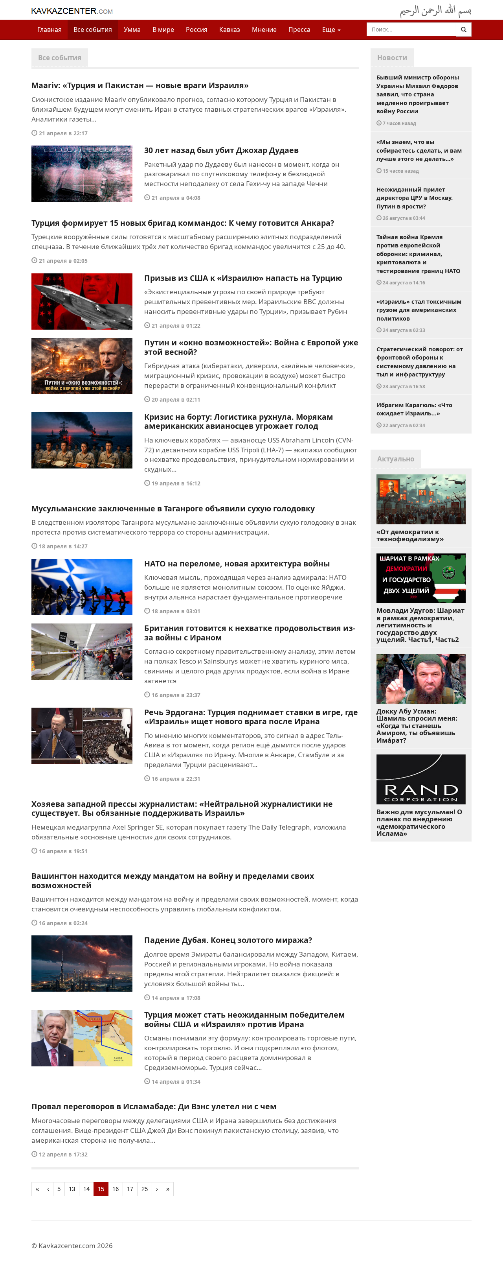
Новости (392, 57)
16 (115, 1189)
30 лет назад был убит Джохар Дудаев (221, 150)
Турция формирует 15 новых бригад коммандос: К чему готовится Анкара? (182, 223)
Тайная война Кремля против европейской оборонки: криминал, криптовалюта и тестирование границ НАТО (418, 259)
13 (72, 1189)
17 (130, 1189)
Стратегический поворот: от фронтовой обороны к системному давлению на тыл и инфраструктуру (419, 367)
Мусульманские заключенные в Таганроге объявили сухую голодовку (173, 508)
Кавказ (229, 29)
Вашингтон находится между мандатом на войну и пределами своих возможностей (172, 880)
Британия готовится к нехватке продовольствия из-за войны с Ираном (249, 633)
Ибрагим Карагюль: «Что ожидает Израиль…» (414, 414)
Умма (132, 29)
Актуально (396, 458)
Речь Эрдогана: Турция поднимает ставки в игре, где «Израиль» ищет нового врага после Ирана (251, 717)
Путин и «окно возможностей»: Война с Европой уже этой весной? (251, 347)
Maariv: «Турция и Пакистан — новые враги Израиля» (140, 85)
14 (86, 1189)
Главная (49, 29)
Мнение (264, 29)
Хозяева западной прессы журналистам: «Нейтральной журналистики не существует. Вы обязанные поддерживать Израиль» (182, 809)
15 (101, 1189)
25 (144, 1189)
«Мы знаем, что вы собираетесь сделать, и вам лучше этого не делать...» (419, 156)
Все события (92, 29)
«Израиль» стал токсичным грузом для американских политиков (418, 315)
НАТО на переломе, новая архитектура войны (237, 563)
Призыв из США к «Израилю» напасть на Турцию (243, 278)
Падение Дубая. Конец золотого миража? (228, 940)
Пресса (299, 29)
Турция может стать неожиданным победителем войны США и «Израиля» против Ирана (244, 1019)
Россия (196, 29)
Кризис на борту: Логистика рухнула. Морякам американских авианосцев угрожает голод (238, 421)
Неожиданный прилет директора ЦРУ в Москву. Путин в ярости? (414, 203)
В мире (163, 29)
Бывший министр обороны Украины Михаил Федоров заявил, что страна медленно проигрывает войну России (417, 99)
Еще (329, 29)
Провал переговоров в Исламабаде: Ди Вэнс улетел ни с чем (154, 1106)
